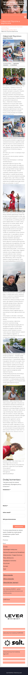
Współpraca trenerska (9, 560)
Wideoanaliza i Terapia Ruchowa (12, 555)
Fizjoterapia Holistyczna (10, 549)
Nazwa (5, 505)
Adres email (7, 512)
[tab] (25, 17)
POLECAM (6, 563)
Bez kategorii (5, 29)
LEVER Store (6, 599)
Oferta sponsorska (8, 578)
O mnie (5, 546)
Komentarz (6, 489)
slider (14, 29)
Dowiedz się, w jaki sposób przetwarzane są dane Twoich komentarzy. (12, 534)
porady (11, 29)
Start (4, 569)
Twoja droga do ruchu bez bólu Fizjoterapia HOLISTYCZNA (14, 4)
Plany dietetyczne (8, 558)
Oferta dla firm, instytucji (10, 582)
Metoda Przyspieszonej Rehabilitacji (13, 552)
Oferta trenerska (8, 575)
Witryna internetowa (9, 519)
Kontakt (5, 566)
